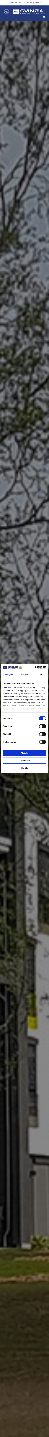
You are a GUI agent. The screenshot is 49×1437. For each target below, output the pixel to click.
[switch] (42, 726)
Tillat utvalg (24, 760)
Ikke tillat (24, 768)
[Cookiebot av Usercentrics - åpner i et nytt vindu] (35, 667)
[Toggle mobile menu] (44, 16)
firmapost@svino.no (34, 3)
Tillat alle (24, 753)
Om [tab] (40, 674)
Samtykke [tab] (9, 674)
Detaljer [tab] (24, 674)
